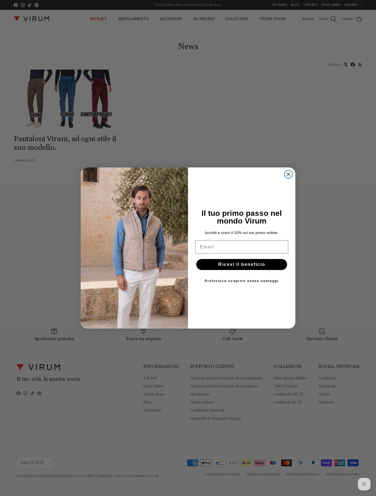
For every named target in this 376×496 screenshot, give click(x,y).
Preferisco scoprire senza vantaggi (242, 281)
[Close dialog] (288, 174)
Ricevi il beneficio (241, 264)
